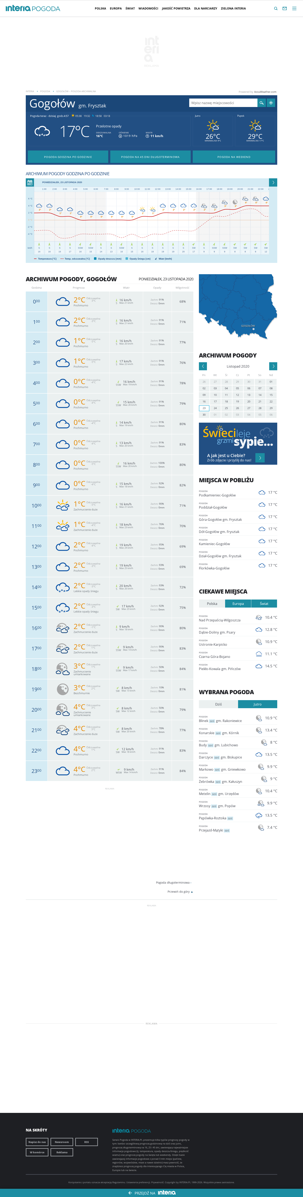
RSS (86, 1142)
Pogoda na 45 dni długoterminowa (150, 157)
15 (271, 395)
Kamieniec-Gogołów (214, 542)
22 (271, 401)
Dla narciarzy (205, 8)
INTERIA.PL (185, 1182)
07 (259, 388)
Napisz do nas (37, 1142)
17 (215, 401)
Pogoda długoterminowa (173, 882)
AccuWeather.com (265, 92)
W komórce (37, 1152)
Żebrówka (220, 780)
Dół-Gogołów (219, 530)
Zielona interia (233, 8)
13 (248, 395)
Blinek (220, 719)
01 (271, 381)
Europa (116, 8)
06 (248, 388)
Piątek (240, 116)
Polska (100, 8)
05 (237, 388)
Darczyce (220, 756)
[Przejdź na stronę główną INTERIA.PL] (18, 8)
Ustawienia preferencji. (138, 1182)
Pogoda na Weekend (233, 157)
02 (204, 388)
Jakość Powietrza (176, 8)
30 (248, 381)
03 (215, 388)
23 (204, 408)
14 (259, 395)
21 (259, 401)
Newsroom (62, 1142)
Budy (218, 743)
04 (226, 388)
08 (271, 388)
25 (226, 408)
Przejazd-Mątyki (214, 828)
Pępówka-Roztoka (215, 816)
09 (204, 395)
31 (259, 381)
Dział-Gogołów (220, 554)
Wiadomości (148, 8)
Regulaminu (118, 1182)
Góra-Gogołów (220, 518)
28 (226, 381)
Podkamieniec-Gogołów (217, 493)
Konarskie (219, 731)
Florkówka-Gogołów (214, 566)
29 (237, 381)
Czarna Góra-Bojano (214, 655)
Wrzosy (217, 804)
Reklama (61, 1152)
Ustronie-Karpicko (213, 643)
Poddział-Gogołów (213, 506)
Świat (130, 8)
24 (215, 408)
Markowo (222, 768)
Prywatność (157, 1182)
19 (237, 401)
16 (204, 401)
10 (215, 395)
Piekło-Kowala (220, 667)
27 (215, 381)
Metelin (219, 792)
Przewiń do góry (179, 892)
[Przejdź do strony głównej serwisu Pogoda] (46, 9)
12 (237, 395)
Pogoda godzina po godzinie (68, 157)
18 (226, 401)
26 (204, 381)
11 (226, 395)
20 (248, 401)
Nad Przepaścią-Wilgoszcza (220, 618)
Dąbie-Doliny (217, 631)
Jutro (197, 116)
